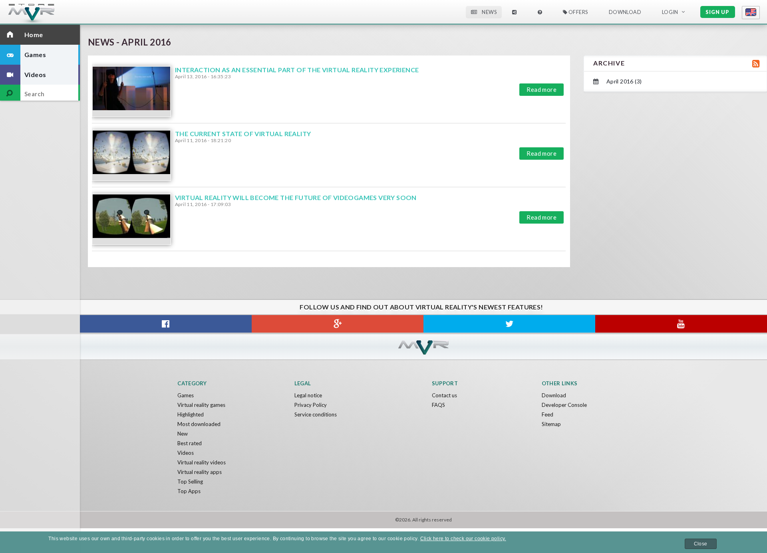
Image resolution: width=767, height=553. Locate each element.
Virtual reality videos (201, 462)
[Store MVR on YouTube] (681, 323)
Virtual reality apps (199, 472)
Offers (577, 12)
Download (554, 395)
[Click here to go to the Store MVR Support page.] (539, 12)
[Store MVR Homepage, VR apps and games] (46, 14)
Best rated (189, 443)
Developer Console (564, 405)
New (182, 433)
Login (670, 12)
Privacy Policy (310, 405)
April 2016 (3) (623, 81)
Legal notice (308, 395)
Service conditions (315, 414)
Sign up (717, 12)
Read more (541, 89)
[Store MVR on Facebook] (166, 323)
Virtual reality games (201, 405)
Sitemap (551, 424)
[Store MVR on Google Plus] (337, 323)
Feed (547, 414)
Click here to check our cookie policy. (463, 538)
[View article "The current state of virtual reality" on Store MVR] (131, 155)
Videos (185, 453)
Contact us (444, 395)
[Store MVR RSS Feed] (755, 63)
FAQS (438, 405)
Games (185, 395)
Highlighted (190, 414)
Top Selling (190, 481)
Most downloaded (199, 424)
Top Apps (189, 491)
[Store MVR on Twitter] (509, 323)
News (489, 12)
